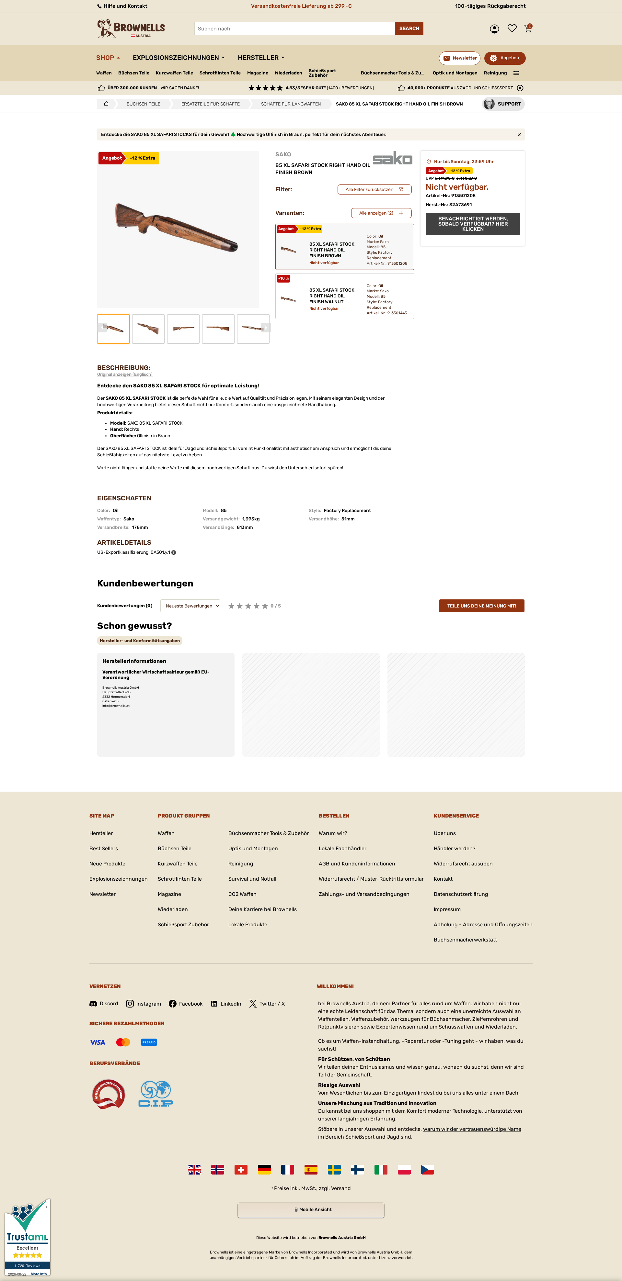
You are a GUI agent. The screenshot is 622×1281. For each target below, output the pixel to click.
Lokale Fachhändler (342, 848)
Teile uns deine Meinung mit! (481, 606)
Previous (102, 327)
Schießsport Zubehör (322, 73)
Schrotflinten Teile (220, 73)
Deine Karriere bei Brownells (262, 909)
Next (266, 327)
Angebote (511, 58)
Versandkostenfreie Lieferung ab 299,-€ (301, 6)
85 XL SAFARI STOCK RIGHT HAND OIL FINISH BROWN (331, 250)
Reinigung (495, 73)
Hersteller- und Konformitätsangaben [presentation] (140, 640)
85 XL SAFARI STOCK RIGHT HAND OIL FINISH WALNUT (331, 296)
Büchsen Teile (133, 73)
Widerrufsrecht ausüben (463, 864)
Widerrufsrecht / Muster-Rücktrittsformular (371, 879)
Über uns (445, 833)
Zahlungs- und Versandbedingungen (364, 894)
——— (516, 72)
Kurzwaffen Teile (174, 73)
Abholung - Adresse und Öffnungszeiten (483, 924)
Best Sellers (103, 848)
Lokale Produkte (247, 924)
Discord (109, 1003)
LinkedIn (231, 1004)
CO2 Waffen (242, 894)
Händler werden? (455, 848)
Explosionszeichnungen (176, 57)
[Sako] (392, 157)
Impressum (447, 909)
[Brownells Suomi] (357, 1170)
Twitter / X (272, 1004)
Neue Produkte (107, 864)
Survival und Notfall (252, 879)
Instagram (148, 1004)
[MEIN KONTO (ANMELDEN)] (496, 29)
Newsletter (102, 894)
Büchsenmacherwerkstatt (465, 940)
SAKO (283, 154)
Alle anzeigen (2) (376, 213)
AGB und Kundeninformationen (357, 864)
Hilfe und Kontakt (124, 6)
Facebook (190, 1004)
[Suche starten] (409, 28)
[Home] (104, 104)
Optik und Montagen (455, 73)
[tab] (139, 640)
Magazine (257, 73)
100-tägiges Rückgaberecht (490, 6)
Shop (105, 57)
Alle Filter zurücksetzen (369, 189)
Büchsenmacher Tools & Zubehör (394, 73)
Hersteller (258, 57)
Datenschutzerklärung (461, 894)
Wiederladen (288, 73)
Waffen (104, 73)
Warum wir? (333, 833)
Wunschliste (514, 29)
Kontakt (443, 879)
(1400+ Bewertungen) (330, 87)
